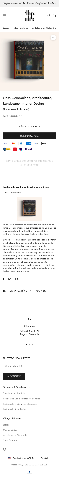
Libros (6, 28)
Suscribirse (14, 376)
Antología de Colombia (44, 28)
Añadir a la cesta (29, 126)
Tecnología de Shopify (39, 465)
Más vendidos (21, 28)
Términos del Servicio (14, 393)
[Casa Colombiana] (29, 209)
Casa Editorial (10, 440)
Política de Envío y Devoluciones (20, 404)
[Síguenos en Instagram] (4, 449)
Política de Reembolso (14, 409)
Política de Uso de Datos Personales (21, 398)
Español (44, 458)
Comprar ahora (29, 136)
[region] (29, 328)
